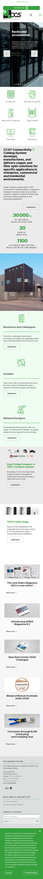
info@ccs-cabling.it (10, 781)
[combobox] (21, 816)
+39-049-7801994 (15, 776)
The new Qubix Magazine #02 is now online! (22, 584)
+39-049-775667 (12, 779)
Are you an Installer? (10, 801)
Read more (10, 593)
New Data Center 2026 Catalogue (22, 658)
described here (23, 857)
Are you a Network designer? (13, 805)
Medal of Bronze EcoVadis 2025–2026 (22, 697)
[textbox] (21, 816)
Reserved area (22, 2)
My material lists (19, 8)
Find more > (14, 54)
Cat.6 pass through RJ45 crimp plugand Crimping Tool (22, 734)
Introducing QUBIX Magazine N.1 (22, 623)
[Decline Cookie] (40, 831)
